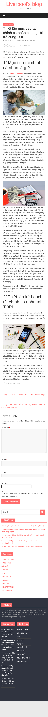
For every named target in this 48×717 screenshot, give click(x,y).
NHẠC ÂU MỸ (6, 577)
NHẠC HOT (5, 580)
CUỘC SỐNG (8, 24)
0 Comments (31, 41)
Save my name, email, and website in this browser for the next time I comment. (22, 495)
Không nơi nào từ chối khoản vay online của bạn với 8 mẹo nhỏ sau (23, 406)
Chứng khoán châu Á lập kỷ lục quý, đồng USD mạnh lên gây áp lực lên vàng (8, 657)
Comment (5, 428)
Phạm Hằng (20, 41)
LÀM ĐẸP (4, 570)
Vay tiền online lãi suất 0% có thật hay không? (23, 395)
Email (4, 472)
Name (4, 460)
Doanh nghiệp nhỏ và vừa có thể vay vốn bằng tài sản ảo (21, 546)
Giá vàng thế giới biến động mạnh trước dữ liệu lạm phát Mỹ (22, 526)
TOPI (21, 351)
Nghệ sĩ (4, 573)
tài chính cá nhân (16, 74)
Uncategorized (6, 590)
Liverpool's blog (24, 4)
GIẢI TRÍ (4, 566)
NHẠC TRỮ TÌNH (7, 587)
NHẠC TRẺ (5, 583)
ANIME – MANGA (7, 559)
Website (4, 483)
